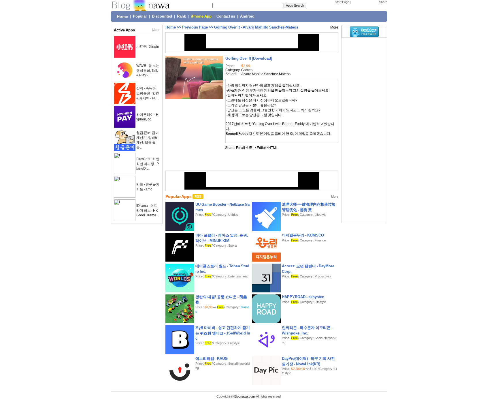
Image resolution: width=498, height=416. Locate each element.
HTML (273, 148)
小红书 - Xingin (147, 47)
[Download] (248, 58)
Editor (261, 148)
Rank (181, 16)
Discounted (162, 16)
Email (240, 148)
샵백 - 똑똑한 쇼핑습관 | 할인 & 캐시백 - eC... (147, 93)
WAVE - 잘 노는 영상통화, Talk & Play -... (147, 70)
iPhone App (201, 16)
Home (122, 16)
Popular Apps (179, 196)
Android (247, 16)
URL (250, 148)
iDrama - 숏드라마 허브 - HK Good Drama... (147, 210)
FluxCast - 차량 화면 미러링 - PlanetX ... (147, 164)
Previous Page (195, 27)
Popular (140, 16)
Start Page (342, 2)
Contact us (225, 16)
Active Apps (124, 30)
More (155, 29)
